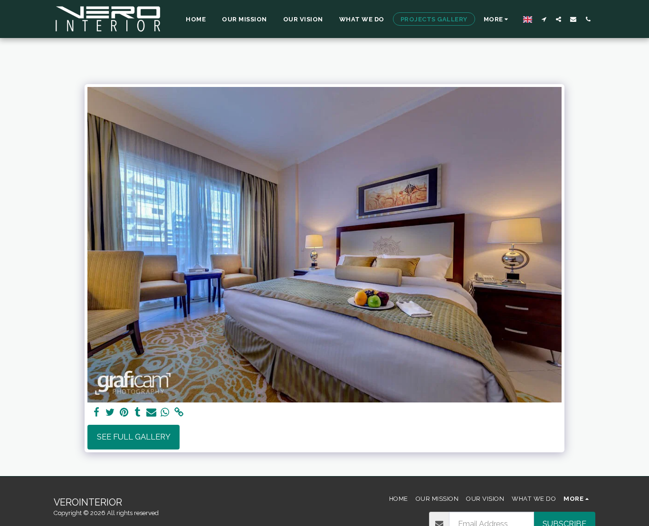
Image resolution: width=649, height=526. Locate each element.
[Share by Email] (151, 412)
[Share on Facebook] (97, 412)
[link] (179, 412)
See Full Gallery (134, 436)
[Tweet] (110, 412)
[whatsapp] (165, 412)
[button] (544, 19)
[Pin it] (124, 412)
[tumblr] (138, 412)
